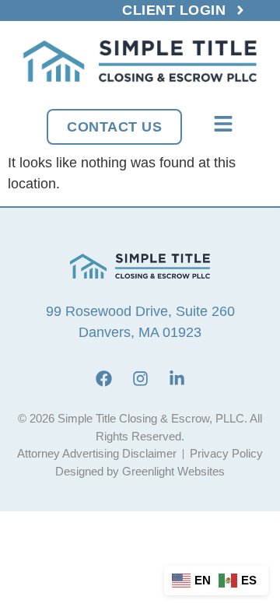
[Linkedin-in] (176, 378)
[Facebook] (103, 378)
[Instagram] (140, 378)
